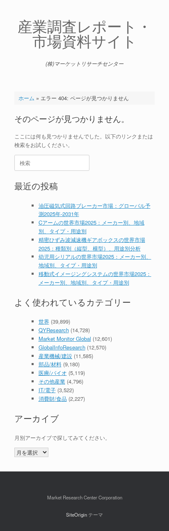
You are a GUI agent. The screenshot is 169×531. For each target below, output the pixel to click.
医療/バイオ (53, 373)
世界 (44, 321)
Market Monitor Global (65, 339)
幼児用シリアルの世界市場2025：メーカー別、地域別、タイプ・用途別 (95, 261)
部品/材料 (50, 364)
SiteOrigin (76, 514)
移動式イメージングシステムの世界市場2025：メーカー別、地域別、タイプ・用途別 (95, 278)
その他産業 (52, 381)
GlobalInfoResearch (62, 347)
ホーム (26, 98)
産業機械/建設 (55, 356)
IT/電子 (47, 390)
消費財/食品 (53, 398)
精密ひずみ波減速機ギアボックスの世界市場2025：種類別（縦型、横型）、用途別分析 (92, 244)
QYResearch (54, 330)
